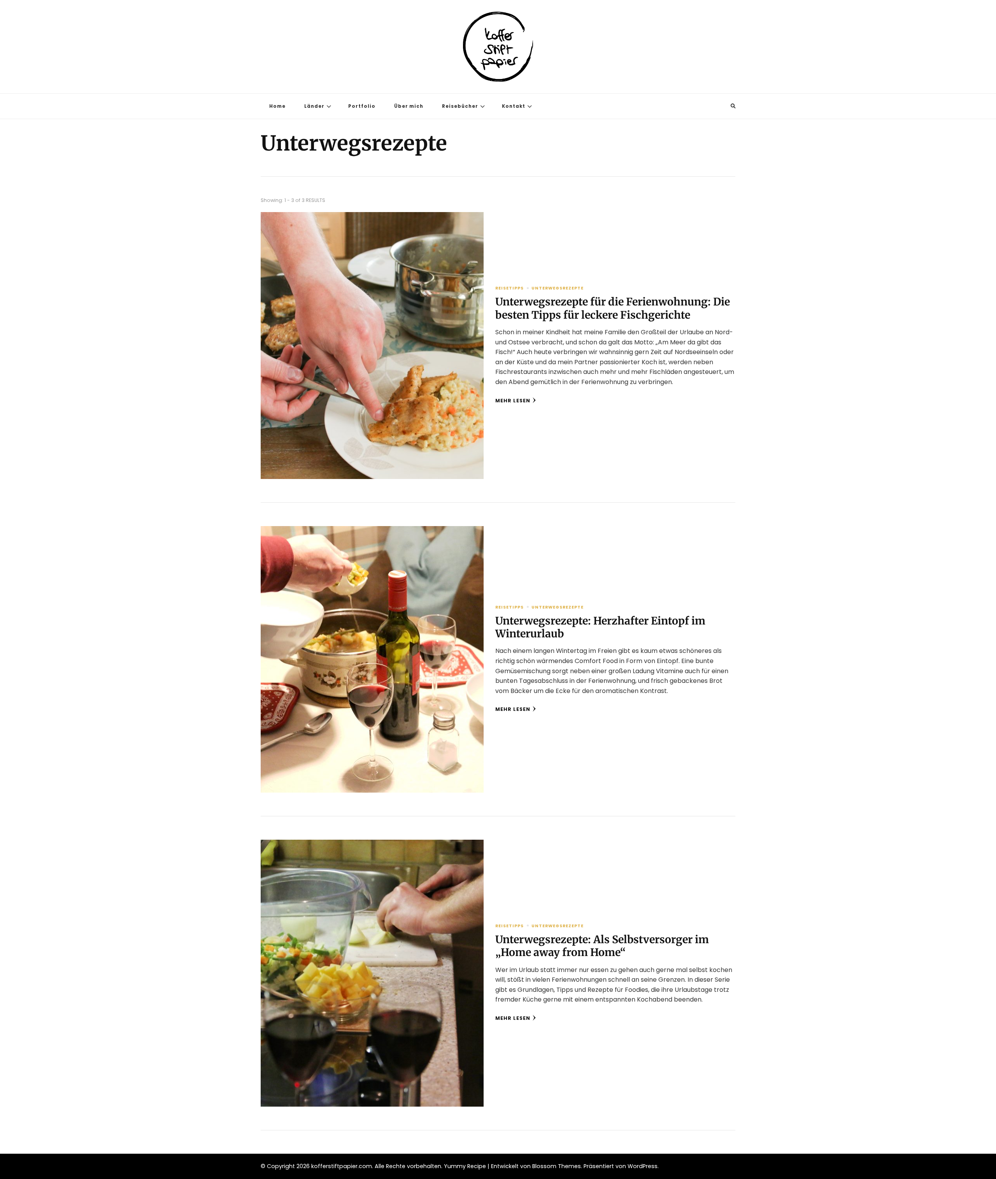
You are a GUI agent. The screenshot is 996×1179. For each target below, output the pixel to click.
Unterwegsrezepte (557, 288)
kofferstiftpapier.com (341, 1166)
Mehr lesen (512, 400)
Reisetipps (509, 288)
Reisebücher (460, 106)
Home (277, 106)
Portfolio (361, 106)
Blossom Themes (556, 1166)
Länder (314, 106)
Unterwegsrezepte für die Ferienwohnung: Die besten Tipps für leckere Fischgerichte (612, 308)
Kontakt (513, 106)
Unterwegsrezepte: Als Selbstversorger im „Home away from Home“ (602, 946)
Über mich (408, 106)
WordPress (643, 1166)
